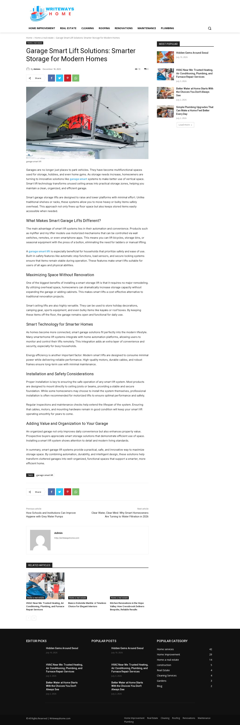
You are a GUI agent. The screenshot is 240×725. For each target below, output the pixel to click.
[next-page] (34, 618)
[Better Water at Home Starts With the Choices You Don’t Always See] (165, 93)
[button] (209, 28)
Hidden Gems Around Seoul (192, 52)
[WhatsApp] (75, 78)
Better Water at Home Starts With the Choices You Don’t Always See (194, 92)
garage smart (78, 179)
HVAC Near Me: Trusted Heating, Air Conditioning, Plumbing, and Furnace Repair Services (45, 606)
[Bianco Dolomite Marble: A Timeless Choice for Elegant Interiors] (87, 585)
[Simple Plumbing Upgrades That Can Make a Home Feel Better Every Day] (165, 111)
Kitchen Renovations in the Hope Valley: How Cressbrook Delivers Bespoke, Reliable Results (127, 606)
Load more (184, 124)
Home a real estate (44, 37)
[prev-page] (28, 618)
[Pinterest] (67, 78)
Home (29, 37)
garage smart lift (39, 251)
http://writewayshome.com (66, 538)
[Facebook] (51, 78)
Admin (37, 69)
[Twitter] (59, 78)
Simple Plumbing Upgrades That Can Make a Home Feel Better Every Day (194, 110)
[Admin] (28, 69)
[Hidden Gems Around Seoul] (165, 57)
